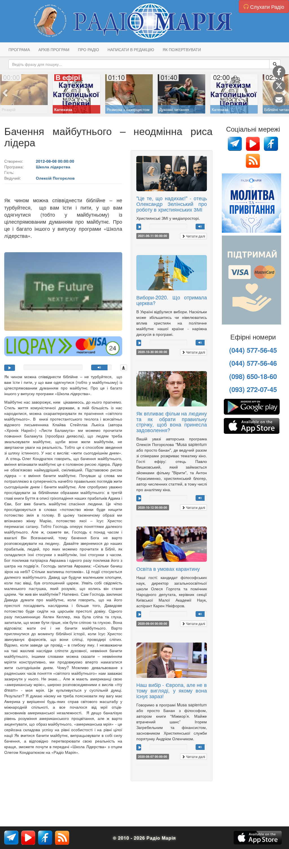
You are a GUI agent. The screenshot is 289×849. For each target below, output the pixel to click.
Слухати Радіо (266, 6)
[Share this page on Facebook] (279, 72)
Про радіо (88, 49)
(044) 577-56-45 (253, 350)
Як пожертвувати (182, 49)
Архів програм (53, 49)
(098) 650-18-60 (253, 376)
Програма (19, 49)
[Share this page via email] (279, 100)
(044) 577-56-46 (253, 363)
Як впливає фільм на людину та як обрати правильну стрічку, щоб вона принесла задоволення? (171, 422)
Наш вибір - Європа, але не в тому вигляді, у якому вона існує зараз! (171, 690)
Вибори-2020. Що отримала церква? (171, 299)
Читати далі (195, 236)
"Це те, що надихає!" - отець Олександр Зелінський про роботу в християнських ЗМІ (171, 203)
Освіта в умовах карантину (168, 568)
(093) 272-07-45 (253, 389)
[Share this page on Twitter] (279, 86)
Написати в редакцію (131, 49)
